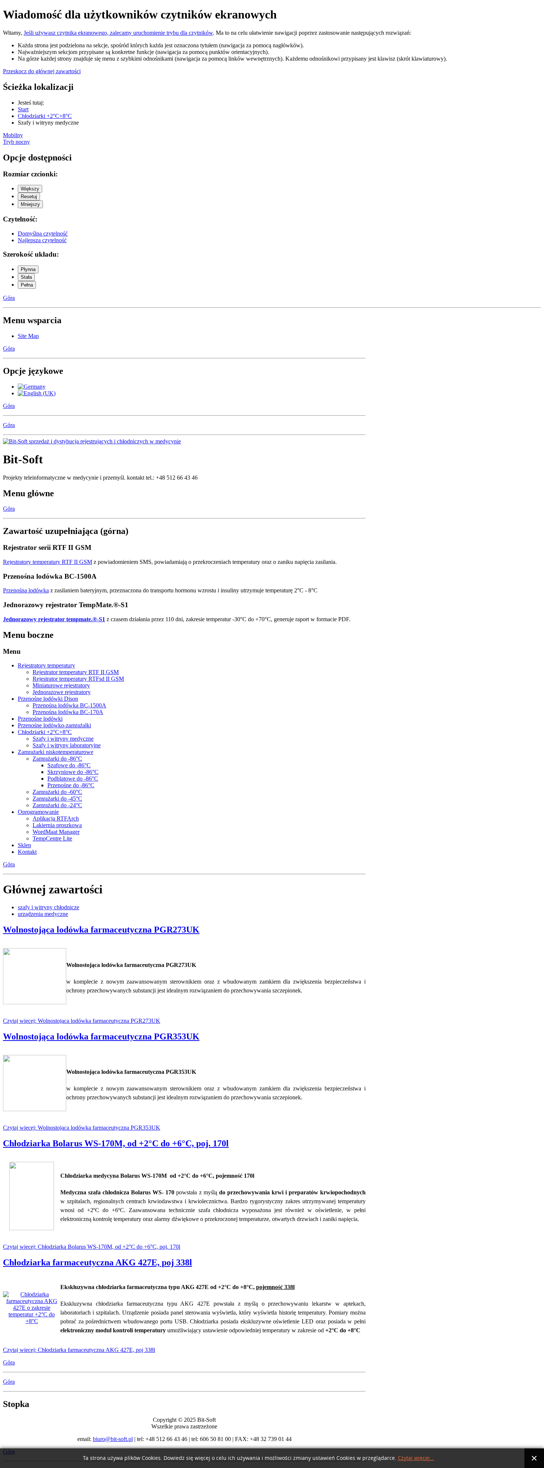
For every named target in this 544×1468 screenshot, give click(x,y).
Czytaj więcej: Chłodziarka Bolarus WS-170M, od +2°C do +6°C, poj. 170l (91, 1247)
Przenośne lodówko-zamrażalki (54, 725)
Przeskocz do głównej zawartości (42, 71)
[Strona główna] (92, 441)
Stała (26, 277)
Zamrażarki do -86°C (57, 758)
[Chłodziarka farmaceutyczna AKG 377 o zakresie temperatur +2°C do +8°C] (31, 1321)
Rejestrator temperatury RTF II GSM (76, 672)
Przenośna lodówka (26, 590)
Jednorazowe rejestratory (62, 692)
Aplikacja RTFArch (56, 818)
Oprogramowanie (38, 812)
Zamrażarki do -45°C (57, 798)
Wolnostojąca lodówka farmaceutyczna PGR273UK (101, 929)
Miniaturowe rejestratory (61, 685)
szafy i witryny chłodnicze (48, 907)
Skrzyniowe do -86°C (72, 772)
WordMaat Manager (56, 832)
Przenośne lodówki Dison (48, 699)
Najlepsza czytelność (42, 240)
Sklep (24, 845)
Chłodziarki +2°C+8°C (45, 732)
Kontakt (27, 852)
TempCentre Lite (52, 838)
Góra (9, 298)
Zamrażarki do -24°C (57, 805)
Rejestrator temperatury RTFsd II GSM (78, 679)
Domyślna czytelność (43, 233)
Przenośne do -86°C (70, 785)
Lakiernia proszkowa (57, 825)
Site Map (28, 336)
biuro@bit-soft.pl (113, 1439)
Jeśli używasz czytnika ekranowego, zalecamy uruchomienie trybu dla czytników (118, 33)
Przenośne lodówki (40, 719)
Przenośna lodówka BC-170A (68, 712)
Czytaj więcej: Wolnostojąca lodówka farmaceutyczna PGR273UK (81, 1021)
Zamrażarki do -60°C (57, 792)
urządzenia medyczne (43, 914)
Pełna (27, 285)
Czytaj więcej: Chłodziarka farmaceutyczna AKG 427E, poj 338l (79, 1350)
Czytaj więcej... (416, 1458)
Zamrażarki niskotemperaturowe (55, 752)
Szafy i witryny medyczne (63, 738)
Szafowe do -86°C (69, 765)
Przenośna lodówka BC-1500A (69, 705)
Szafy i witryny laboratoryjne (67, 745)
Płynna (28, 269)
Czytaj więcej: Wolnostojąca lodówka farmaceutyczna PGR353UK (81, 1127)
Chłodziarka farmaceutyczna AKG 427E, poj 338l (97, 1262)
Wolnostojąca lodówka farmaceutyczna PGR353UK (101, 1036)
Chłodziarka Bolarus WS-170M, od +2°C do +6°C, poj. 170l (116, 1143)
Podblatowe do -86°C (72, 778)
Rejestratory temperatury (46, 665)
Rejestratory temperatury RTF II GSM (47, 562)
